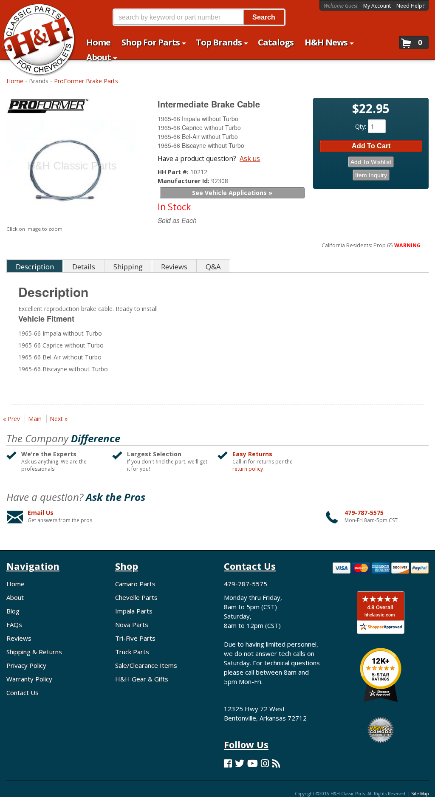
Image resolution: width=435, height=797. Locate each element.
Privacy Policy (26, 665)
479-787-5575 (364, 513)
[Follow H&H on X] (239, 763)
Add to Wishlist (370, 161)
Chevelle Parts (136, 597)
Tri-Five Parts (135, 638)
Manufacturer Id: (184, 181)
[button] (199, 17)
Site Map (420, 794)
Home (14, 81)
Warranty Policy (29, 679)
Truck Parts (132, 651)
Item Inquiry (371, 175)
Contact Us (22, 692)
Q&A (213, 266)
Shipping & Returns (34, 651)
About (15, 597)
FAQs (14, 624)
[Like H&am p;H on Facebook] (228, 763)
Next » (59, 419)
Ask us (250, 158)
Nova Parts (131, 624)
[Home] (34, 11)
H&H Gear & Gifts (141, 679)
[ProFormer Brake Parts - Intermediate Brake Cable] (72, 108)
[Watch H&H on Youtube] (252, 763)
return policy (247, 469)
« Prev (11, 419)
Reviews (18, 638)
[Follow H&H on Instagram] (265, 763)
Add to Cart (371, 146)
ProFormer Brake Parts (86, 81)
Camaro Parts (135, 583)
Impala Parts (134, 611)
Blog (13, 611)
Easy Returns (252, 454)
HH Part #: (174, 172)
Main (35, 419)
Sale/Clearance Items (146, 665)
